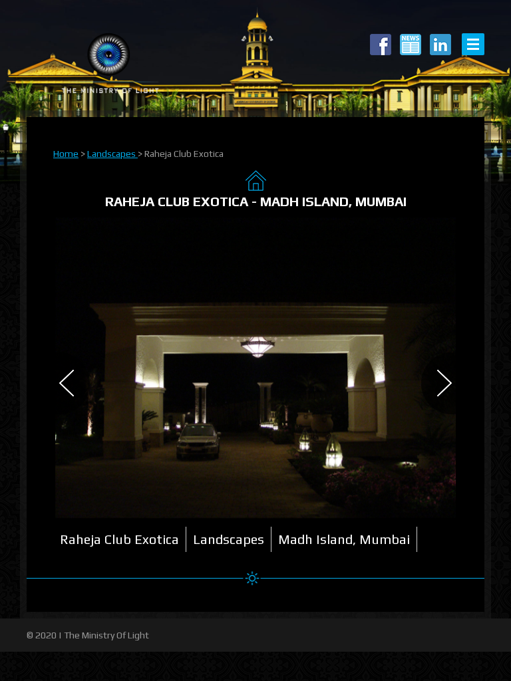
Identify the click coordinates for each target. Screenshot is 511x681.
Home (66, 153)
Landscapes (112, 153)
